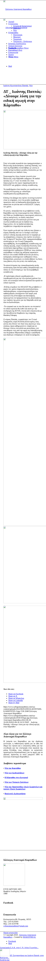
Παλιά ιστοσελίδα (10, 933)
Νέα (31, 86)
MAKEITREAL (29, 937)
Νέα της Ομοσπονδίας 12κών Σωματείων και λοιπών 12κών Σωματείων (22, 788)
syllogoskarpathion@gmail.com (15, 926)
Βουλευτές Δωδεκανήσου (15, 794)
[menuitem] (25, 22)
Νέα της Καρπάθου (13, 768)
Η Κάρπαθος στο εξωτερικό (16, 777)
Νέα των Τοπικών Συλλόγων (16, 782)
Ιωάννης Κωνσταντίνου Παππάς (15, 86)
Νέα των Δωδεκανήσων (14, 773)
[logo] (17, 9)
